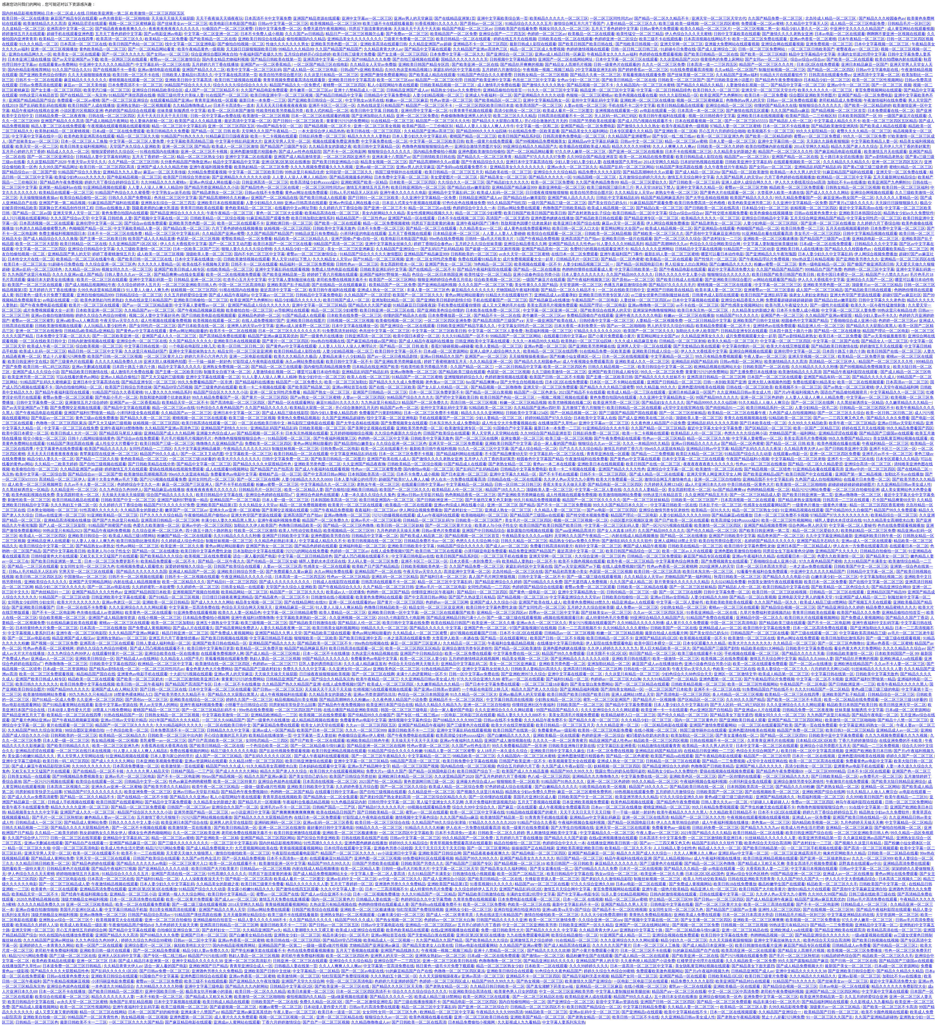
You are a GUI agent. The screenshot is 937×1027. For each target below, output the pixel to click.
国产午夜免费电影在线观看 (43, 305)
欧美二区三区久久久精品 (514, 116)
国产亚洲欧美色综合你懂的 (42, 75)
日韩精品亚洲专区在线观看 (744, 331)
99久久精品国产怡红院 (506, 203)
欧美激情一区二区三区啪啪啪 (801, 484)
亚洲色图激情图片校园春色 (253, 152)
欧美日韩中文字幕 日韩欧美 (374, 111)
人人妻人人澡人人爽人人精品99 (300, 177)
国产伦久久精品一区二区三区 (711, 530)
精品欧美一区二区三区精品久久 (301, 239)
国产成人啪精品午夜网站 (106, 121)
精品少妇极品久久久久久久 (298, 300)
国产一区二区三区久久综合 (677, 239)
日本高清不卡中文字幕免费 (267, 18)
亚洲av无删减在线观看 (91, 367)
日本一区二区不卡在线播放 (786, 126)
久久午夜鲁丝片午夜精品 (725, 167)
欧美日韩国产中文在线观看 (809, 474)
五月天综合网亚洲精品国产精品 (817, 218)
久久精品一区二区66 (82, 269)
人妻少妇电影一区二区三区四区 (771, 223)
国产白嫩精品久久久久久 (730, 264)
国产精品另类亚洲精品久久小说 (211, 187)
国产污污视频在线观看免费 (163, 479)
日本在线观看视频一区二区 (699, 121)
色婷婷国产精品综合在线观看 (130, 111)
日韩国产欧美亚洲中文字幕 (487, 80)
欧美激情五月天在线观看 (885, 152)
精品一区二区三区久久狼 (137, 136)
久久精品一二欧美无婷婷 (56, 464)
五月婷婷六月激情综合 (501, 70)
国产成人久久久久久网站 (827, 192)
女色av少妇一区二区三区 (578, 80)
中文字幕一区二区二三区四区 (40, 249)
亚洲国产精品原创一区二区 (544, 249)
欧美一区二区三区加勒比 (345, 382)
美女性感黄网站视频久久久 (430, 213)
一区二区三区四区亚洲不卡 (346, 157)
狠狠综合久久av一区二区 (599, 443)
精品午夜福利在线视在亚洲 (34, 111)
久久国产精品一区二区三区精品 (658, 428)
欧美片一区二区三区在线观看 (102, 280)
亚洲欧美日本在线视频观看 (760, 116)
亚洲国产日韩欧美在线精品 (670, 290)
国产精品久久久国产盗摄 (369, 305)
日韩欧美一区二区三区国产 (681, 80)
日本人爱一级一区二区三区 (732, 141)
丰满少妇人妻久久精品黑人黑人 (228, 520)
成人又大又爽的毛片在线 (503, 305)
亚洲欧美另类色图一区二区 (334, 44)
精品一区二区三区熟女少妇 (200, 157)
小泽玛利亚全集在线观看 (137, 413)
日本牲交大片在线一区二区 (31, 259)
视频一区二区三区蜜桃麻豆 (132, 23)
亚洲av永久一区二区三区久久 (572, 167)
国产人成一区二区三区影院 (63, 525)
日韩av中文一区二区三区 (641, 141)
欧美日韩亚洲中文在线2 (28, 361)
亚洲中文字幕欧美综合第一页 (502, 18)
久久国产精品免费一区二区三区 (776, 18)
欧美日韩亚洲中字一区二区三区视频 (282, 95)
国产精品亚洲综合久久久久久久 (177, 213)
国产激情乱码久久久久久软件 (626, 541)
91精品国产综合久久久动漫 (747, 454)
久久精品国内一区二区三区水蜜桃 (645, 85)
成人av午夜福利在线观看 (438, 515)
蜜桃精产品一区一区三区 (280, 474)
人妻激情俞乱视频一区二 (747, 85)
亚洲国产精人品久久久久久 (571, 198)
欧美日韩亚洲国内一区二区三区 (418, 187)
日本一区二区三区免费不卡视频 (431, 413)
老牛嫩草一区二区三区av (310, 90)
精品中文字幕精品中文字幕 (812, 54)
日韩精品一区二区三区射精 (682, 341)
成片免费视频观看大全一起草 (528, 259)
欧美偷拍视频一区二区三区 (399, 321)
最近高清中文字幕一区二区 (247, 121)
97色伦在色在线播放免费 (463, 203)
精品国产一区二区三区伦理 (438, 80)
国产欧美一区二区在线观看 (849, 59)
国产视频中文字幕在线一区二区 (161, 218)
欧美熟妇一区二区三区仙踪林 (587, 341)
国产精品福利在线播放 (254, 382)
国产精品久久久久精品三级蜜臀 (607, 387)
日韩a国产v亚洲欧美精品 (361, 70)
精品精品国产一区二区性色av (361, 218)
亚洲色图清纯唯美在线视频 (701, 387)
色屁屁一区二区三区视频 (198, 239)
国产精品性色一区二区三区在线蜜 (270, 187)
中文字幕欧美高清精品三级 (190, 141)
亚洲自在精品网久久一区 (30, 54)
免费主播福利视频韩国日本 (62, 233)
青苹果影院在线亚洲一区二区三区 (109, 454)
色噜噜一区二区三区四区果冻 (61, 423)
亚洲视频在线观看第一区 (616, 111)
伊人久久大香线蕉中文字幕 (183, 244)
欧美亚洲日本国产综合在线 (576, 223)
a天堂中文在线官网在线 (683, 408)
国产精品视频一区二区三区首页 (838, 111)
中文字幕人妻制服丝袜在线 (291, 280)
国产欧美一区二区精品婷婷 (867, 105)
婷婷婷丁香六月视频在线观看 (332, 274)
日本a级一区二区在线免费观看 (118, 131)
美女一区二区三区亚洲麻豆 (350, 249)
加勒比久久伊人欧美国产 (697, 331)
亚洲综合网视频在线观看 (871, 192)
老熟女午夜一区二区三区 (676, 192)
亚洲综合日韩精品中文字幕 (765, 218)
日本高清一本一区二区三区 (700, 111)
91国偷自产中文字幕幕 (512, 428)
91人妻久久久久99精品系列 (620, 244)
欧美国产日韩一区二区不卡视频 (557, 377)
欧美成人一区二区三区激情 (235, 146)
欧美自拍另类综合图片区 (280, 75)
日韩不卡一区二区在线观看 (38, 80)
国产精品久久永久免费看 (887, 418)
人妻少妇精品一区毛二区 (816, 408)
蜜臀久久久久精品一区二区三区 (864, 131)
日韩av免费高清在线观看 (40, 85)
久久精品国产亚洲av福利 (737, 75)
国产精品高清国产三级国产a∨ (498, 321)
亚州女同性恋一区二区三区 (211, 479)
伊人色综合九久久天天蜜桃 (688, 34)
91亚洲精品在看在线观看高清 (767, 233)
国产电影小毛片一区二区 (116, 397)
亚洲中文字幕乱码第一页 (150, 280)
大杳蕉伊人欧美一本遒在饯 (780, 192)
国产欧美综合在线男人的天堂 (605, 310)
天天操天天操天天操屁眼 (172, 18)
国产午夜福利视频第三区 (588, 280)
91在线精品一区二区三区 (392, 121)
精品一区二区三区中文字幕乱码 (179, 126)
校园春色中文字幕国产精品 (804, 321)
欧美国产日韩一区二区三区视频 (114, 356)
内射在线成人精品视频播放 (634, 536)
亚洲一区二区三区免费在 (417, 116)
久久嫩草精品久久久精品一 (908, 402)
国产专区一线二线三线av (673, 136)
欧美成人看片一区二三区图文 (568, 111)
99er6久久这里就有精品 (664, 449)
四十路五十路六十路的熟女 (208, 530)
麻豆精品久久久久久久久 (85, 80)
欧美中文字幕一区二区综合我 (40, 474)
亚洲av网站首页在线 (349, 387)
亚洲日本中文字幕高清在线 (529, 162)
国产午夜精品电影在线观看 (682, 269)
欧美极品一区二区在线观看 (591, 34)
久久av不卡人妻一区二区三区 (89, 484)
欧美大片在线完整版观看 (787, 346)
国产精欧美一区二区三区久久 (658, 233)
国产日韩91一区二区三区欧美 (299, 121)
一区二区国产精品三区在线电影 (321, 64)
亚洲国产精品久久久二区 (203, 70)
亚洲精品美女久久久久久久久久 (354, 39)
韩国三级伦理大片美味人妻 (180, 95)
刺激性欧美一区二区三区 (29, 500)
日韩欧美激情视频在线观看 (246, 259)
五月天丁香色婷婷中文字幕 (614, 29)
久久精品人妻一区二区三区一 (559, 510)
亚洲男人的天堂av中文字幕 (250, 326)
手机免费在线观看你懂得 (459, 305)
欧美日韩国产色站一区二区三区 (136, 44)
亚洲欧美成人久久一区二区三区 (642, 361)
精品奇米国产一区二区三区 (780, 536)
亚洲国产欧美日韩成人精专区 (179, 269)
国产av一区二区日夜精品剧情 (392, 356)
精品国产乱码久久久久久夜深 (756, 449)
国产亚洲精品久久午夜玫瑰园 (770, 254)
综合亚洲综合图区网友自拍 (214, 54)
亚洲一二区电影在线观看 (250, 356)
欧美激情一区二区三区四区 (718, 525)
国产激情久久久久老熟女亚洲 (787, 34)
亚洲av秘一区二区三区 (375, 167)
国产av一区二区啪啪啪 (626, 326)
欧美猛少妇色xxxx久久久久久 (79, 177)
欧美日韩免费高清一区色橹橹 (700, 203)
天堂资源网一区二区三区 (580, 285)
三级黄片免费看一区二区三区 (409, 39)
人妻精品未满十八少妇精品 (341, 356)
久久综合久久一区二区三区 (461, 182)
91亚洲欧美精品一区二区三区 (112, 515)
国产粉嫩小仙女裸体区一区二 (575, 356)
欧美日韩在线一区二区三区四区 (374, 131)
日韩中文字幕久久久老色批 (881, 300)
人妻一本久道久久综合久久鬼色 (368, 495)
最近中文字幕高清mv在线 (861, 208)
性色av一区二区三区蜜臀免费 (376, 469)
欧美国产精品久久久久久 (751, 198)
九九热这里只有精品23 (380, 402)
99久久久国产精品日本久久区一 (621, 505)
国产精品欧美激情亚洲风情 (834, 126)
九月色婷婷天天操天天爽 (398, 530)
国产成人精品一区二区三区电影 (311, 70)
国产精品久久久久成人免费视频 (396, 382)
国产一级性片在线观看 (829, 305)
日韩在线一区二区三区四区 (111, 116)
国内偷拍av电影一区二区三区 (428, 469)
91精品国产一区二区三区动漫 (748, 249)
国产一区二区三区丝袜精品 (682, 413)
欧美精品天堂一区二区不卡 (185, 402)
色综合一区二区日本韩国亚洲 (437, 274)
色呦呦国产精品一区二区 (90, 228)
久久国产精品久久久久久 (190, 341)
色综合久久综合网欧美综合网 (715, 244)
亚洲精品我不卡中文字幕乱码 (768, 479)
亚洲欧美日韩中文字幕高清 (189, 80)
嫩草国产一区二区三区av (186, 510)
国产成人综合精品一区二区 (533, 449)
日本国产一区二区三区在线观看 (774, 377)
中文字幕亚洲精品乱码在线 (353, 454)
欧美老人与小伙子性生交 (496, 525)
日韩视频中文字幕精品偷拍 (512, 59)
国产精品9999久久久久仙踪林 (481, 131)
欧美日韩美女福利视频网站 (84, 146)
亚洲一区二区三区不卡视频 (204, 152)
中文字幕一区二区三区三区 (777, 285)
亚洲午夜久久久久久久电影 (403, 192)
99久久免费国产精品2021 (849, 438)
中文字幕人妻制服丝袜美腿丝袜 (770, 244)
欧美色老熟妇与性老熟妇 (101, 300)
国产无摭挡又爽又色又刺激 (488, 500)
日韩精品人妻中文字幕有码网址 (103, 157)
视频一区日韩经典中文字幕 (711, 116)
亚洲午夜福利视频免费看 (210, 167)
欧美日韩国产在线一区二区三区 (894, 351)
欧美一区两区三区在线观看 (124, 59)
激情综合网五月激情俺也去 (668, 479)
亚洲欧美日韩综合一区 (87, 536)
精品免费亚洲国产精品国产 (532, 551)
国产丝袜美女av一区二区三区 (182, 23)
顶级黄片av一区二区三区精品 (877, 285)
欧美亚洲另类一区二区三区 (31, 377)
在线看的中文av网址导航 (296, 208)
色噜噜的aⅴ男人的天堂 (745, 100)
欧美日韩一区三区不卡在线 (136, 75)
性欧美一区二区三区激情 (255, 530)
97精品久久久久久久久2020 (598, 331)
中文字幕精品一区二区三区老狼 (798, 459)
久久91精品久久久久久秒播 (814, 367)
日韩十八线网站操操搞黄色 (91, 438)
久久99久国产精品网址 (58, 167)
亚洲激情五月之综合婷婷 (86, 402)
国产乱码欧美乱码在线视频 (42, 105)
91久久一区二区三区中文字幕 (553, 90)
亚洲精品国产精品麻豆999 (514, 187)
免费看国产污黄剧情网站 (380, 413)
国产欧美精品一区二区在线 (212, 39)
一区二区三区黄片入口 (163, 356)
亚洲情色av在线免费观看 (774, 326)
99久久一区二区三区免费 (864, 136)
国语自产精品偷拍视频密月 (844, 392)
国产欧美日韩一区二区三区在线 (145, 259)
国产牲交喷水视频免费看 (726, 213)
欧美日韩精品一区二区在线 (83, 244)
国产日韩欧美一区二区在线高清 (712, 208)
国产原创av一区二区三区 (481, 23)
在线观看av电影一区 (790, 454)
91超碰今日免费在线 (678, 49)
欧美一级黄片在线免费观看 (490, 141)
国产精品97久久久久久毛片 (672, 285)
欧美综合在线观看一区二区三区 (555, 233)
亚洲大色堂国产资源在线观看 (855, 295)
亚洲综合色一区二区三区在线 (141, 341)
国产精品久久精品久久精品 (700, 85)
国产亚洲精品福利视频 (437, 285)
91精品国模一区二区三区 (595, 177)
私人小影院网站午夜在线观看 (392, 85)
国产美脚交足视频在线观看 (370, 428)
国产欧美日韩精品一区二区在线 (711, 54)
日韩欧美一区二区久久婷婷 (720, 146)
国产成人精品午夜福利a (229, 295)
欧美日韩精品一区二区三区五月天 (454, 172)
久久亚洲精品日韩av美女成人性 (744, 392)
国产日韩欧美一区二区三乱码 (694, 182)
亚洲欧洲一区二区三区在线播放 (647, 100)
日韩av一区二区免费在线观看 (792, 100)
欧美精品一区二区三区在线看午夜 (86, 259)
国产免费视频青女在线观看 (404, 423)
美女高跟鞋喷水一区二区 (401, 264)
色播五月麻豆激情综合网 (625, 285)
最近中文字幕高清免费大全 (731, 269)
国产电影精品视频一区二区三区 (134, 177)
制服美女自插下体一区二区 (227, 372)
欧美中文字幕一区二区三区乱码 (254, 70)
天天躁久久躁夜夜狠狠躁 (827, 141)
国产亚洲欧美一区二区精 (675, 131)
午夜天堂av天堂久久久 (87, 162)
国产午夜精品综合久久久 (482, 162)
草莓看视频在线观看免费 (643, 75)
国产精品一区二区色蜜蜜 (622, 259)
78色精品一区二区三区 (492, 264)
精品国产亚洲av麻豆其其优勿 (273, 336)
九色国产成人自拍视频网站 (792, 413)
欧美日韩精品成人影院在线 (699, 157)
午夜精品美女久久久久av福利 (612, 54)
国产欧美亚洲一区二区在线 (475, 64)
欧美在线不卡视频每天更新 (205, 264)
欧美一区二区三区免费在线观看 (760, 39)
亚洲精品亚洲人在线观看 (48, 541)
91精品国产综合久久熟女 (79, 172)
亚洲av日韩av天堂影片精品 (900, 423)
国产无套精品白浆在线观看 (696, 346)
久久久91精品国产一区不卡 (465, 336)
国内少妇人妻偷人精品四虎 (333, 413)
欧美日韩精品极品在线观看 (680, 105)
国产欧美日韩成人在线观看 (322, 198)
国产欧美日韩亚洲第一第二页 (807, 495)
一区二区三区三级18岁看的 (192, 459)
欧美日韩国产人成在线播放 (91, 105)
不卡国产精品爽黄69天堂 (506, 454)
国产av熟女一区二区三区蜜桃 (848, 387)
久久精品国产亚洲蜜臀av (629, 136)
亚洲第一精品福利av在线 (60, 187)
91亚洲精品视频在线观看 (104, 187)
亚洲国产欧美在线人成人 (388, 459)
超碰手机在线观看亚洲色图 (70, 34)
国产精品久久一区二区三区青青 (485, 157)
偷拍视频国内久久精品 (306, 39)
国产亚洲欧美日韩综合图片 (728, 280)
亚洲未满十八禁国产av (391, 157)
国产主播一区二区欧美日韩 (103, 239)
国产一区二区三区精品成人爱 (755, 495)
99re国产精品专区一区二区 (279, 126)
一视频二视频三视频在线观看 (562, 397)
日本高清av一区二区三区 (907, 382)
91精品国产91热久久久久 (182, 136)
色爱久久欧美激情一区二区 (156, 525)
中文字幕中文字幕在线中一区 (36, 136)
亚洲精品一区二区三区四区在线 (907, 259)
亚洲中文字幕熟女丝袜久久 (388, 244)
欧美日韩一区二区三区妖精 (400, 525)
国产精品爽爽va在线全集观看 (179, 274)
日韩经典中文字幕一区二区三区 (606, 321)
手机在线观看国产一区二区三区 (500, 300)
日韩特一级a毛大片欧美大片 (490, 239)
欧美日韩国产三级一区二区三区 (167, 443)
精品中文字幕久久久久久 (179, 367)
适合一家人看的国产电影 (554, 443)
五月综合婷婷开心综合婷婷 (307, 54)
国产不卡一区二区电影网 (344, 152)
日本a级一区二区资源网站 (445, 351)
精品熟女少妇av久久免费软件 (456, 90)
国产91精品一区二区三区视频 (378, 259)
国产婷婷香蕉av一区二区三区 (643, 70)
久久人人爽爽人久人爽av (673, 146)
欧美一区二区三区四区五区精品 (889, 121)
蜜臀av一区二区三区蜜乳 (32, 321)
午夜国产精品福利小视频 (747, 459)
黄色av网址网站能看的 (464, 295)
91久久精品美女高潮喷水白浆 (888, 520)
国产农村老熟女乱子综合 (589, 213)
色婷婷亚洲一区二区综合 (615, 39)
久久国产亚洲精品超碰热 (343, 418)
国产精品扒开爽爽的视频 (521, 64)
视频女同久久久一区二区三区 (564, 29)
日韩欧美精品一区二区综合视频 (217, 218)
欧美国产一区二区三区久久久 (418, 295)
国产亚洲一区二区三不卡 (385, 208)
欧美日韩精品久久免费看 (167, 131)
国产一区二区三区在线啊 (813, 402)
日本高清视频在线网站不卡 (707, 39)
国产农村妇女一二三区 (722, 239)
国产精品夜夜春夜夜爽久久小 (121, 29)
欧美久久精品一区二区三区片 (705, 29)
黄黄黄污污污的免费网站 (347, 121)
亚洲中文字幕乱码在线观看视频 (282, 269)
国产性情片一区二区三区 (715, 259)
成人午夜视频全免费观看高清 (587, 361)
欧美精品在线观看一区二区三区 (66, 192)
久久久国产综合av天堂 (70, 218)
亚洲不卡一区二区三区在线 (850, 459)
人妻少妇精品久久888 (264, 203)
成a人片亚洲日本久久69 (705, 484)
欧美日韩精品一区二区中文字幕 (639, 213)
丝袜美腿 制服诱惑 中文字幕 (181, 111)
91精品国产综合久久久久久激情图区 (371, 254)
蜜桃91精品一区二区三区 (910, 167)
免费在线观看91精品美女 (479, 259)
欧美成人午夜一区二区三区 (50, 346)
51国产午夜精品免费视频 (537, 239)
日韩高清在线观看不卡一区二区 (565, 116)
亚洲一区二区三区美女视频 (377, 126)
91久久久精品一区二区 (38, 44)
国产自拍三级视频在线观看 (415, 59)
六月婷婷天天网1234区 (663, 484)
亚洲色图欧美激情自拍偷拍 (481, 152)
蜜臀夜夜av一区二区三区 (857, 49)
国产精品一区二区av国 (31, 213)
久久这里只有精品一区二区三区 (331, 75)
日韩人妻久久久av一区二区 (128, 274)
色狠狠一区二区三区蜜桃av (589, 95)
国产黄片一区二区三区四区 (285, 341)
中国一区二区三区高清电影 (241, 285)
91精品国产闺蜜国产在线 (109, 525)
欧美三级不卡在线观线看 (660, 39)
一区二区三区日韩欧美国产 (811, 49)
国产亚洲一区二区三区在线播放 (636, 152)
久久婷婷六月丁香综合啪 (340, 208)
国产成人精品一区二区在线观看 (657, 474)
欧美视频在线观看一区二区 (216, 321)
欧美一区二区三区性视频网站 (877, 80)
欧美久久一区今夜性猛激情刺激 (878, 305)
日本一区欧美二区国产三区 (196, 249)
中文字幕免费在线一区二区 (384, 141)
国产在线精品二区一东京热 (83, 95)
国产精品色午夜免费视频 (61, 182)
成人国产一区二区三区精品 (819, 290)
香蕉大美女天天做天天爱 (564, 484)
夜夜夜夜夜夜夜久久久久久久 (174, 29)
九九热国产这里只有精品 (29, 274)
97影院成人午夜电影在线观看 (258, 361)
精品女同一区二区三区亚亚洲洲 (244, 351)
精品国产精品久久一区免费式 (295, 85)
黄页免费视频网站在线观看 (878, 90)
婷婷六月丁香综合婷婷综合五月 (111, 182)
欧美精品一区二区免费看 (166, 39)
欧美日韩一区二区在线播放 (25, 18)
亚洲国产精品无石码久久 (818, 541)
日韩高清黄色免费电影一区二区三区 (574, 136)
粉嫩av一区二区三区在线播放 (689, 315)
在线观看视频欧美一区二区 (797, 162)
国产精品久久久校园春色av (882, 18)
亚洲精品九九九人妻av (122, 172)
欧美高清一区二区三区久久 (119, 39)
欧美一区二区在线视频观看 (860, 382)
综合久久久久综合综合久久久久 (240, 85)
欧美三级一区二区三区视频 (252, 418)
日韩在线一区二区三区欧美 (749, 387)
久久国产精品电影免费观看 (264, 90)
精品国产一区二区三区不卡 (429, 105)
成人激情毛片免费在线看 (498, 85)
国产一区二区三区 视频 (891, 85)
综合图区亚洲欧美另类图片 (812, 95)
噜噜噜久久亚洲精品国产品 (219, 443)
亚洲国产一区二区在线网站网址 (566, 59)
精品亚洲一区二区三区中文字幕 (607, 90)
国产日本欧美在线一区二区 (201, 326)
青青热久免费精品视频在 (298, 418)
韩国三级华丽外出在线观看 (399, 172)
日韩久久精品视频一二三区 (612, 367)
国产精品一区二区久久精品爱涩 (815, 464)
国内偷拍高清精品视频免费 (327, 367)
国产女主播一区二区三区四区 (402, 54)
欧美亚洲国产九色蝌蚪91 (721, 95)
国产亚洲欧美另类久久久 (857, 259)
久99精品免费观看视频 (207, 172)
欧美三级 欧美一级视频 (679, 23)
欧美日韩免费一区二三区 (802, 228)
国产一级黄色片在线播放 (321, 336)
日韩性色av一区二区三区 (357, 264)
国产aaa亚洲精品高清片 (575, 530)
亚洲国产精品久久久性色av (571, 244)
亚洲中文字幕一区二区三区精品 (319, 305)
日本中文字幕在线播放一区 (198, 259)
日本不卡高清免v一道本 (233, 105)
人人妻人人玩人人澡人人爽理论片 (348, 346)
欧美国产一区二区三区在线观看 (35, 285)
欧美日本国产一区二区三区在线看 (282, 244)
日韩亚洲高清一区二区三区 (265, 182)
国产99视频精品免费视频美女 (540, 141)
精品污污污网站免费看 (811, 490)
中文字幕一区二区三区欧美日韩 (436, 141)
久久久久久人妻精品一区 (897, 198)
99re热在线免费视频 (446, 239)
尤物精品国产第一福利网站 (793, 433)
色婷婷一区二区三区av (546, 34)
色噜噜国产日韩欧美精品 (564, 208)
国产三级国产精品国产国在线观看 (628, 413)
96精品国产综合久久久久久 (187, 85)
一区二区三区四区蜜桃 (719, 23)
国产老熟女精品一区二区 (509, 464)
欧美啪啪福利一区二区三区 (484, 515)
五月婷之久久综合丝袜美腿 (478, 244)
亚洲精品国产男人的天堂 (69, 254)
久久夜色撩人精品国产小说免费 (658, 423)
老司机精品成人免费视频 (840, 100)
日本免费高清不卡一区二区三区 (135, 85)
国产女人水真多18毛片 (616, 530)
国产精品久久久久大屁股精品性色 (262, 464)
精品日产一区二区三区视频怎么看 (355, 34)
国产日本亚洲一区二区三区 (464, 474)
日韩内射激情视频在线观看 (91, 341)
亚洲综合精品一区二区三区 (728, 105)
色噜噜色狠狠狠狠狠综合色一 (427, 146)
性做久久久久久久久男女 (287, 44)
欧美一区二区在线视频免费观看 (233, 274)
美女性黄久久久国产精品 (536, 285)
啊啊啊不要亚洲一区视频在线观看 (896, 34)
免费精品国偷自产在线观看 (590, 315)
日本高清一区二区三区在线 (83, 44)
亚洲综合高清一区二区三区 (868, 464)
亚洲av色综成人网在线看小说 (214, 182)
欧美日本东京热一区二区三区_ (703, 310)
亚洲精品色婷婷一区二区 (259, 315)
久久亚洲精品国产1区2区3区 (133, 244)
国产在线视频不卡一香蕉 (114, 70)
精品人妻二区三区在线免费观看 (58, 126)
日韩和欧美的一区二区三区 (473, 254)
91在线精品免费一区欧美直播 (534, 131)
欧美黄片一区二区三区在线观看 (356, 505)
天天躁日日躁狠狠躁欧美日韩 (251, 49)
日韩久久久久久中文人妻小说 (680, 274)
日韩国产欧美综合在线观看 (446, 433)
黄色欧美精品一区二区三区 (102, 49)
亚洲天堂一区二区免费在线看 (902, 172)
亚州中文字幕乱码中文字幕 (594, 100)
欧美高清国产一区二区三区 (538, 105)
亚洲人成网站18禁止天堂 (675, 541)
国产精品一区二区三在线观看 (432, 228)
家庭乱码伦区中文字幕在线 (456, 70)
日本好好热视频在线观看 (701, 162)
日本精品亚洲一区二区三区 (457, 233)
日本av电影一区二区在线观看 (840, 34)
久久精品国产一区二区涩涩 (367, 295)
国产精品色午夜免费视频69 (778, 80)
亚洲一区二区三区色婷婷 (761, 397)
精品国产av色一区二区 (399, 408)
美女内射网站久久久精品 (383, 213)
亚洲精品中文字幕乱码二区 (451, 192)
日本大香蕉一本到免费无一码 (579, 326)
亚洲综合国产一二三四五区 (502, 34)
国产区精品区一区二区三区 (768, 428)
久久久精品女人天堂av (634, 192)
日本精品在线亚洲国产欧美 (375, 367)
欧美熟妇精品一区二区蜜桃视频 (63, 131)
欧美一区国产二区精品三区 (816, 428)
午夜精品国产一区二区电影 (594, 300)
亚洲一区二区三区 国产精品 (186, 146)
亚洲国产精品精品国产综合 (32, 100)
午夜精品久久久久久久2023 (246, 449)
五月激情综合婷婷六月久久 (642, 177)
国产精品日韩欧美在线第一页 (276, 59)
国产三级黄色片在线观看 (71, 361)
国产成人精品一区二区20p (697, 172)
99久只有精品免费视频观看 (718, 356)
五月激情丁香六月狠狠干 (583, 408)
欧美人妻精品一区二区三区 (498, 346)
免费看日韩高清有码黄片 (551, 546)
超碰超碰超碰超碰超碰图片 (851, 484)
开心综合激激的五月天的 (545, 121)
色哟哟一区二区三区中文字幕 (869, 269)
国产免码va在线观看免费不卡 (462, 167)
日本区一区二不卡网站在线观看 (617, 382)
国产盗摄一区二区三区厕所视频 (492, 249)
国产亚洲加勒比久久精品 (372, 116)
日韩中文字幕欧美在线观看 (736, 34)
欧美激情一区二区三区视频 (266, 116)
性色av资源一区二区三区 (451, 100)
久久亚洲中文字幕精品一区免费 (429, 198)
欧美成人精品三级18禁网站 (132, 536)
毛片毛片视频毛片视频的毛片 (187, 438)
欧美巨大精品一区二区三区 (699, 454)
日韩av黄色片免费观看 (659, 29)
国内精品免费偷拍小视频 (434, 152)
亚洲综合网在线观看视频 (782, 44)
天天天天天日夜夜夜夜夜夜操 (281, 105)
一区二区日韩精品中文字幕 (707, 321)
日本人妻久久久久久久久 (582, 274)
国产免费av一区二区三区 (407, 34)
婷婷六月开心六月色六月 (205, 356)
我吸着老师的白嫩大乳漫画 (155, 208)
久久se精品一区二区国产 (736, 70)
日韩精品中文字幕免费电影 (387, 95)
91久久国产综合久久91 (71, 70)
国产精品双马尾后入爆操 (120, 433)
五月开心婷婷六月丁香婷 (23, 152)
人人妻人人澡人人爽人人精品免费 (815, 397)
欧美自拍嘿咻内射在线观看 (898, 59)
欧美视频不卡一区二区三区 (770, 131)
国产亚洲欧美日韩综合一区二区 (315, 100)
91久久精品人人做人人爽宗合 (764, 402)
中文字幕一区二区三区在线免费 (71, 428)
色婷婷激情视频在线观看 (587, 49)
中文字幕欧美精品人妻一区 (874, 141)
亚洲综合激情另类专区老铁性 (664, 510)
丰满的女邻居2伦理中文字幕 (861, 54)
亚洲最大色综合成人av (215, 433)
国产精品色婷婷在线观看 (315, 546)
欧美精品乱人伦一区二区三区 (697, 433)
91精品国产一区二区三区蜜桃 (417, 377)
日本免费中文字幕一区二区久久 (457, 54)
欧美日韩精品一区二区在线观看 (464, 39)
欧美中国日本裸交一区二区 (840, 274)
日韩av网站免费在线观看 (519, 208)
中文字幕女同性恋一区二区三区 (873, 218)
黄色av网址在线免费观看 (306, 192)
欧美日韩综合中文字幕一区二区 (665, 367)
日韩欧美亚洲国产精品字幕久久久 (466, 326)
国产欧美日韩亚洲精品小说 (335, 162)
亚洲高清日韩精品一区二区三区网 (716, 377)
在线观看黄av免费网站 (58, 64)
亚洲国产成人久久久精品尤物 (162, 167)
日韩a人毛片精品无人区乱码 (353, 192)
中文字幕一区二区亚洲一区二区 (211, 34)
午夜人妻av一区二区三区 (765, 356)
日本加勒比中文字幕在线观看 (258, 551)
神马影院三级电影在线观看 (310, 423)
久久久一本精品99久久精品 (535, 341)
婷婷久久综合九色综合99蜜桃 (101, 315)
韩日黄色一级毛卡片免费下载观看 (45, 295)
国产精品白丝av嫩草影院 (468, 187)
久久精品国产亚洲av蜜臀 (223, 233)
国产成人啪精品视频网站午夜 (90, 285)
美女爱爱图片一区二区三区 (454, 177)
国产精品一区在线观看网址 (291, 402)
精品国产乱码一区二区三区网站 (626, 167)
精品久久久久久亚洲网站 (651, 249)
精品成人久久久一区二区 (68, 152)
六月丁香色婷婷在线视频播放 (789, 177)
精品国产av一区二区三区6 (747, 157)
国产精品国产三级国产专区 (283, 146)
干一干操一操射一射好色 (209, 361)
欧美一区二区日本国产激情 (231, 111)
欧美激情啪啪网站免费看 (620, 495)
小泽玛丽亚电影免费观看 (485, 551)
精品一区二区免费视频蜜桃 (386, 223)
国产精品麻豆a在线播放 (549, 300)
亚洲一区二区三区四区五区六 (897, 162)
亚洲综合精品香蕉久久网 (525, 244)
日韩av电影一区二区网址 (741, 361)
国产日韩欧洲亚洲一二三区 (440, 500)
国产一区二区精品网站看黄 (152, 49)
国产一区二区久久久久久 (123, 54)
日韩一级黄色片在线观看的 (616, 64)
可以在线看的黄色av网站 (77, 377)
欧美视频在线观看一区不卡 (537, 264)
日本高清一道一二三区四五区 (712, 64)
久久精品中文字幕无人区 (806, 23)
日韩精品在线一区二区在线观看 (514, 479)
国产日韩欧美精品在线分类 (151, 464)
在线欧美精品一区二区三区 (229, 269)
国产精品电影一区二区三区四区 (615, 484)
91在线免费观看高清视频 (691, 70)
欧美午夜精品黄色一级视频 (200, 49)
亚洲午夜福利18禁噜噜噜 (121, 428)
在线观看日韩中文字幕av (565, 336)
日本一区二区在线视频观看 (625, 356)
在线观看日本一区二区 (908, 546)
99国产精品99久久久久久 (717, 397)
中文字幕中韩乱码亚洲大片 (238, 141)
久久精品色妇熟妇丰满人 (275, 541)
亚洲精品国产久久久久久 (836, 551)
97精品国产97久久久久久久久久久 (839, 515)
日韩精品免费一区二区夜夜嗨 (61, 116)
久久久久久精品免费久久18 (118, 361)
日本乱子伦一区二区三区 (720, 505)
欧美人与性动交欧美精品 (300, 530)
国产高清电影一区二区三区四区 (238, 402)
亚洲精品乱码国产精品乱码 (817, 167)
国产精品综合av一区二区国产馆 (29, 172)
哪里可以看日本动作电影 (722, 254)
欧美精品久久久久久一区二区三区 (559, 18)
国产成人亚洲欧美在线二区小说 (646, 418)
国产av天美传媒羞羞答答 (884, 336)
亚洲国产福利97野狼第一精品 (384, 274)
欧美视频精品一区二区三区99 (335, 23)
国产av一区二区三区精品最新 (147, 305)
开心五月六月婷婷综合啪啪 (722, 131)
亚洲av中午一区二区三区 (848, 85)
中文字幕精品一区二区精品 (469, 484)
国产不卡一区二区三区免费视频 (564, 505)
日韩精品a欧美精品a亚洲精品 (89, 331)
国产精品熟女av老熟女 (95, 546)
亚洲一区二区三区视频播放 (54, 49)
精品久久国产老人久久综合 (854, 146)
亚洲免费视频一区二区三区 (829, 44)
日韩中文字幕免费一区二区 (278, 29)
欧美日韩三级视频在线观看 (237, 80)
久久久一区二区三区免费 (663, 64)
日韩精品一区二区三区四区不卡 (866, 408)
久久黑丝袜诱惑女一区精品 (860, 402)
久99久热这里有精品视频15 (408, 70)
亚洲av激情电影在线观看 (159, 70)
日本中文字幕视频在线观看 (695, 300)
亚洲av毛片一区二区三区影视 (376, 520)
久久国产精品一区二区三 (471, 367)
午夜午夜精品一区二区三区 (230, 213)
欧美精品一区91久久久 (710, 510)
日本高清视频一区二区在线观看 (46, 223)
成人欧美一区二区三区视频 (160, 254)
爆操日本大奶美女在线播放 (51, 280)
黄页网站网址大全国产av (622, 228)
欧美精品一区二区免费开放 (861, 356)
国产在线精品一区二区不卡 (431, 269)
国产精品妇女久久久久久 (507, 182)
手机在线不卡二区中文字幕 (631, 105)
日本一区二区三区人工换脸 (84, 141)
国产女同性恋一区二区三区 (152, 326)
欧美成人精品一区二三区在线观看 (637, 392)
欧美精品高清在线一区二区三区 (332, 213)
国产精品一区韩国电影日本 (639, 264)
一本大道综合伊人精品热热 (321, 131)
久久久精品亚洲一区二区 (490, 361)
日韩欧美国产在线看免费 (515, 29)
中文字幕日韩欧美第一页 (635, 269)
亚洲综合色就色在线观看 (317, 495)
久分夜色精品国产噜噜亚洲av (186, 162)
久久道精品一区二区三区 (23, 29)
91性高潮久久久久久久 (99, 510)
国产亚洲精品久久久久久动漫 (539, 95)
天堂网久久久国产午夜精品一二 (269, 131)
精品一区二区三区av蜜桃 (686, 141)
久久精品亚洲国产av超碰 (430, 44)
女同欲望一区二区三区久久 (349, 172)
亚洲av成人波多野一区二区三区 (302, 326)
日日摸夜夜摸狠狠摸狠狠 (546, 192)
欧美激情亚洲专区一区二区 (468, 428)
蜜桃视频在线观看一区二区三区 (136, 80)
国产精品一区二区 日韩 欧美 (215, 131)
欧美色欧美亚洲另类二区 (749, 203)
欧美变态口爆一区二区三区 (106, 90)
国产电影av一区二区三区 (52, 418)
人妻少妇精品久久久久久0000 (306, 479)
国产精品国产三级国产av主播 (825, 239)
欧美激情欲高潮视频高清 (145, 474)
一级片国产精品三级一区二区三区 (557, 203)
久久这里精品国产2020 (679, 59)
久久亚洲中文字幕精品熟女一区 (666, 397)
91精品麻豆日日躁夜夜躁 (227, 136)
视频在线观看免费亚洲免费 (335, 141)
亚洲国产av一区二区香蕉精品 (266, 64)
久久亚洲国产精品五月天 (706, 495)
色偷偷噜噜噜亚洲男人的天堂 (466, 116)
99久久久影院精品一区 (678, 95)
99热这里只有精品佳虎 (304, 172)
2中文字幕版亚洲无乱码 (595, 70)
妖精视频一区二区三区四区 (813, 208)
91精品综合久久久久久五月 (528, 23)
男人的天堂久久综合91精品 (670, 326)
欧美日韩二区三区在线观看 (438, 551)
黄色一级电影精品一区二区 (821, 264)
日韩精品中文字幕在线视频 (698, 249)
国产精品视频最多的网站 (350, 177)
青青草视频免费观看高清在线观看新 (294, 80)
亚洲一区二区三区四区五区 (231, 126)
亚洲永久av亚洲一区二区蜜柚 (234, 510)
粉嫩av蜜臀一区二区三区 (775, 264)
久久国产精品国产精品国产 (338, 49)
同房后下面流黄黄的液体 (370, 29)
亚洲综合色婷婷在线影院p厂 (269, 495)
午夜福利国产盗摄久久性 (260, 54)
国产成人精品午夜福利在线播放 (426, 341)
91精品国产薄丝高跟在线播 (132, 95)
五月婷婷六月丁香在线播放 (215, 64)
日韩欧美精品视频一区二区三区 (448, 85)
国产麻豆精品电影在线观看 (838, 152)
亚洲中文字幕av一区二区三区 (367, 18)
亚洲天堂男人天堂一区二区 (287, 141)
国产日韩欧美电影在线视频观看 (208, 315)
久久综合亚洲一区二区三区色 (110, 264)
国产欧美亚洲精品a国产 (763, 474)
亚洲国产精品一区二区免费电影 (865, 95)
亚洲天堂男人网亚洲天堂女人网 (714, 474)
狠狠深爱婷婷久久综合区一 (114, 152)
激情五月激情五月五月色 (367, 187)
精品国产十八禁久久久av (887, 274)
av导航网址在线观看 (292, 310)
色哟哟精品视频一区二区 (768, 490)
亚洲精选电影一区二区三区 (876, 239)
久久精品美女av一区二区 (480, 228)
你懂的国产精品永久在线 (775, 105)
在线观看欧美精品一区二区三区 (901, 249)
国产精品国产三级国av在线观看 (886, 433)
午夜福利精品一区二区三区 (885, 443)
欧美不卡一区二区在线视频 (233, 331)
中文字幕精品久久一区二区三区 (897, 392)
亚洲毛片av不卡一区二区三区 (887, 454)
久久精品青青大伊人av (383, 49)
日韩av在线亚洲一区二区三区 (60, 515)
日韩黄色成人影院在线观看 (715, 295)
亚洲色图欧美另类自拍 (330, 536)
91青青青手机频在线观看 (470, 111)
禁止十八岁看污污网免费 (64, 356)
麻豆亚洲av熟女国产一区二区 (848, 198)
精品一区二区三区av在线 (429, 208)
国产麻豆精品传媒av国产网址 (371, 341)
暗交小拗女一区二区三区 (44, 438)
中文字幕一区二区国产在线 (836, 341)
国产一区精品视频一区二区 (573, 413)
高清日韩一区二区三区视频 (474, 402)
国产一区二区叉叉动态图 (230, 244)
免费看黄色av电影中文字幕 (233, 474)
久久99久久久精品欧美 (807, 423)
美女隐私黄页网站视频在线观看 (901, 438)
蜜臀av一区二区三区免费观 (817, 136)
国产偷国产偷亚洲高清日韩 (870, 264)
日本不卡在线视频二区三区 (688, 152)
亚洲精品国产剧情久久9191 (225, 428)
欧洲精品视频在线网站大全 (717, 367)
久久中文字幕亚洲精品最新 (198, 449)
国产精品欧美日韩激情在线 (834, 346)
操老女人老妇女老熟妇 (808, 295)
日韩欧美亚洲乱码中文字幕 (383, 269)
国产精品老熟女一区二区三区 (217, 192)
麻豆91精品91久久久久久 (337, 402)
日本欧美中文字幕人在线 (594, 418)
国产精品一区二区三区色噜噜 (349, 525)
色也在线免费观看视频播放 (900, 525)
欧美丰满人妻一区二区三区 (718, 290)
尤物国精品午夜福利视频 (517, 290)
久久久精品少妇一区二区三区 (300, 249)
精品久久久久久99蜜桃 (631, 146)
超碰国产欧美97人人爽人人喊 (403, 479)
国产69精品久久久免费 (371, 59)
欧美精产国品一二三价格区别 (810, 116)
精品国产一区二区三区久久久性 (767, 64)
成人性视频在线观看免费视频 (166, 321)
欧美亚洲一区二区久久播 (182, 546)
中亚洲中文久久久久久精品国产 (858, 29)
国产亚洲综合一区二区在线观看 (407, 326)
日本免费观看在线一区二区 (890, 111)
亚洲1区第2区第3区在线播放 (285, 162)
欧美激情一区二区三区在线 (718, 469)
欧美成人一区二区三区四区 (42, 536)
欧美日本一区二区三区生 (25, 264)
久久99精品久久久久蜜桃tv (164, 182)
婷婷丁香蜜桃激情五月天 (113, 254)
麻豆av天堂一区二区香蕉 (623, 223)
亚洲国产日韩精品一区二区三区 (674, 382)
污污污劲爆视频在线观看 (393, 515)
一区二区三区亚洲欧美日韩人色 (189, 285)
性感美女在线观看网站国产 (766, 505)
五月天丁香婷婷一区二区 (153, 157)
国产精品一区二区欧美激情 (745, 172)
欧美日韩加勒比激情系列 (312, 218)
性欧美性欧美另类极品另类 (280, 111)
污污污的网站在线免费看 (306, 551)
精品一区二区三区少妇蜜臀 (478, 213)
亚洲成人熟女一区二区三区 (381, 290)
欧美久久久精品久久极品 (295, 356)
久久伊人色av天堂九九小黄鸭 (569, 479)
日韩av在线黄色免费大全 (815, 213)
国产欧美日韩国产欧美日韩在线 (586, 44)
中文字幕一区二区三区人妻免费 (137, 141)
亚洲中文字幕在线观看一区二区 (213, 377)
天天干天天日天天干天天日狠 (163, 116)
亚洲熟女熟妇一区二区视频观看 (143, 105)
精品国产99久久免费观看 (895, 510)
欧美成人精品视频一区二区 (610, 208)
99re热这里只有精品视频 (813, 259)
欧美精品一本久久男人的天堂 (795, 172)
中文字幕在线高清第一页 (235, 75)
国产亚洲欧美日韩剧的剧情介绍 (443, 300)
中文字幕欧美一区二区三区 (248, 454)
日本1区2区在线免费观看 (817, 64)
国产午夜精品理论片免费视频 (764, 259)
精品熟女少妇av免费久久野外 (574, 541)
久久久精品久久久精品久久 (846, 162)
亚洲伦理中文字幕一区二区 (424, 111)
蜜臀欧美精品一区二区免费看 (246, 239)
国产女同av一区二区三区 (167, 54)
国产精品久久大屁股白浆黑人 (497, 121)
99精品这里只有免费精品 (316, 233)
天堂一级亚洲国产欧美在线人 (552, 321)
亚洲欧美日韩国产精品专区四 (424, 64)
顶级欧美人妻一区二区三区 (208, 254)
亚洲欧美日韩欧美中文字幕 (411, 546)
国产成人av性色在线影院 (300, 152)
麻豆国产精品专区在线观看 (74, 18)
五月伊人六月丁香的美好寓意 (904, 146)
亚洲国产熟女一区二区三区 (448, 264)
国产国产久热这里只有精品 (115, 520)
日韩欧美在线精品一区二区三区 (695, 546)
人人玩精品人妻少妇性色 (105, 326)
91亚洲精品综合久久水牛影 (605, 428)
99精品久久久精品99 (296, 49)
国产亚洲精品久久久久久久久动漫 (241, 177)
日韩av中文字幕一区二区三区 (283, 23)
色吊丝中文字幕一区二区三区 (384, 331)
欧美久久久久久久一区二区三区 (825, 90)
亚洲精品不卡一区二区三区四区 (480, 44)
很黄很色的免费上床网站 (721, 59)
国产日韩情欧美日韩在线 (433, 157)
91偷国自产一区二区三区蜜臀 (227, 29)
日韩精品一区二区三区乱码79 (428, 520)
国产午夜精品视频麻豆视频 (200, 310)
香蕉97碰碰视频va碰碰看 (452, 346)
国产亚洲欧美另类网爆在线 (591, 346)
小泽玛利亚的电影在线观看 (363, 233)
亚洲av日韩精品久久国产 (441, 356)
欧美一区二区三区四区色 (564, 367)
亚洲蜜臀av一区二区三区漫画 (769, 290)
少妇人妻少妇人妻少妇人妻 (577, 162)
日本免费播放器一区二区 (450, 315)
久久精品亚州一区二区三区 (74, 490)
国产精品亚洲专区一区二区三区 (652, 218)
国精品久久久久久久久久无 (464, 59)
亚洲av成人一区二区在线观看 (866, 541)
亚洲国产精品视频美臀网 (765, 525)
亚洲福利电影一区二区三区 (362, 546)
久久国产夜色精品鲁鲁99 (597, 182)
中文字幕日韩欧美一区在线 (673, 505)
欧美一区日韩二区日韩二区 (240, 346)
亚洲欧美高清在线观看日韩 (383, 44)
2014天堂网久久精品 (811, 146)
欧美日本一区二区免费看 (765, 95)
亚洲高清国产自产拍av (580, 239)
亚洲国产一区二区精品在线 (274, 198)
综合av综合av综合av (807, 59)
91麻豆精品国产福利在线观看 (848, 172)
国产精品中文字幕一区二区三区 (798, 85)
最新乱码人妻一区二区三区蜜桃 (671, 254)
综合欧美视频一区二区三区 (497, 280)
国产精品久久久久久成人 (873, 377)
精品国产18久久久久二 (504, 490)
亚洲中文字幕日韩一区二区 (781, 141)
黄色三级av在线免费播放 (96, 418)
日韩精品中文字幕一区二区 (374, 536)
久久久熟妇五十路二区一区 (74, 505)
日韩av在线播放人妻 (112, 208)
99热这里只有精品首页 (38, 95)
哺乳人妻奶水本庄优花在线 (838, 520)
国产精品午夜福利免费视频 (106, 530)
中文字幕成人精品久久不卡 (837, 121)
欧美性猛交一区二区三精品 (639, 34)
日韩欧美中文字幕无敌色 (334, 228)
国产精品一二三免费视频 (652, 454)
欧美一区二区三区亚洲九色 (720, 136)
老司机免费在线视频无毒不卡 (341, 280)
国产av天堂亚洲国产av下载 (75, 59)
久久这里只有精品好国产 (145, 351)
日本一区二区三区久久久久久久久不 (289, 331)
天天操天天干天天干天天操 (416, 29)
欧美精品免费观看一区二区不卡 (723, 326)
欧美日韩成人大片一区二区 (74, 433)
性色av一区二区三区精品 (663, 438)
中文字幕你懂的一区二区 (743, 346)
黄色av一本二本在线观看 (554, 464)
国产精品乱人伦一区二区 (790, 121)
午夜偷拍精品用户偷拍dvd (206, 515)
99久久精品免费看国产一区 (798, 198)
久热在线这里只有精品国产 (380, 105)
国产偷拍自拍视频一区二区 (240, 44)
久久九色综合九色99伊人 (120, 490)
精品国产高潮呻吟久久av (666, 244)
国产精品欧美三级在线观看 (461, 372)
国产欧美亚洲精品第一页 (283, 274)
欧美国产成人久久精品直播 (199, 121)
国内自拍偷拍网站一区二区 (79, 387)
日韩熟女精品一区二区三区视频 (541, 75)
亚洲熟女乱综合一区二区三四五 (168, 203)
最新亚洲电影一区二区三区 (561, 187)
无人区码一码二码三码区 (615, 116)
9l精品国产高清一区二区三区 (338, 244)
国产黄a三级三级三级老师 (865, 167)
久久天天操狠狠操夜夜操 (89, 75)
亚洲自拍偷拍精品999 (95, 295)
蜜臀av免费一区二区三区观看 (68, 397)
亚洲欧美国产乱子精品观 (288, 285)
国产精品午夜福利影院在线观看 (484, 269)
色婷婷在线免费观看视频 (660, 54)
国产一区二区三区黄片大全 (449, 525)
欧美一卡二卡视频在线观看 (273, 136)
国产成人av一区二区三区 (507, 546)
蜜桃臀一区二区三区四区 (344, 85)
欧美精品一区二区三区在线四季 (66, 39)
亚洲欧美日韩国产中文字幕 (508, 443)
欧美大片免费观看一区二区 (619, 479)
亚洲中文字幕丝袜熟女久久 (192, 351)
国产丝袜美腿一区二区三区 (690, 75)
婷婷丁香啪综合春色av (433, 244)
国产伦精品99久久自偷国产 (848, 510)
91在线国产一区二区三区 (227, 95)
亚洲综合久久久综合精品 (554, 172)
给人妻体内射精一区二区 (151, 121)
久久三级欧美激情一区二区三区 (143, 249)
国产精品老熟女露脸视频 (799, 500)
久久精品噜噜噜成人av (192, 105)
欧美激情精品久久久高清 (44, 23)
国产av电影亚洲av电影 (163, 34)
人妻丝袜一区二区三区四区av (645, 300)
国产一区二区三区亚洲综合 (125, 100)
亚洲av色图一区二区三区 (545, 346)
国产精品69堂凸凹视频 (173, 387)
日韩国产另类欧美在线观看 (592, 121)
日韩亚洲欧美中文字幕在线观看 (483, 341)
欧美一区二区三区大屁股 (36, 244)
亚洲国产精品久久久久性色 (621, 469)
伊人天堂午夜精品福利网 (897, 387)
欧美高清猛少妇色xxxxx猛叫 (314, 182)
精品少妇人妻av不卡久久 (876, 315)
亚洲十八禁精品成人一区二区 (359, 90)
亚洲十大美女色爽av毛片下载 (112, 479)
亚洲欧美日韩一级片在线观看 (626, 239)
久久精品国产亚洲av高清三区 (429, 131)
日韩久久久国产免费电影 (130, 198)
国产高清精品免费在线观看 (222, 336)
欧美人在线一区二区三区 (368, 377)
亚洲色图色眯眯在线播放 (552, 218)
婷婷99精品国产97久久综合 (548, 418)
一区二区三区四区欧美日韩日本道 (484, 105)
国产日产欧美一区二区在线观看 (681, 520)
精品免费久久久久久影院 (599, 172)
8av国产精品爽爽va (482, 382)
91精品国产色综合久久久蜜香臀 (484, 75)
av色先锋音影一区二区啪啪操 (124, 18)
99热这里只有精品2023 (62, 530)
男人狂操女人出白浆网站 (686, 264)
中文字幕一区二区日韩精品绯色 (663, 90)
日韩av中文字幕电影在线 (877, 70)
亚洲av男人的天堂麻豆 (413, 18)
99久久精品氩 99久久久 (656, 387)
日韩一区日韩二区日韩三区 (635, 49)
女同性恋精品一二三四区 (150, 449)
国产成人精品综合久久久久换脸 (50, 239)
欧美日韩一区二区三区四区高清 (107, 167)
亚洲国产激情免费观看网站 (383, 75)
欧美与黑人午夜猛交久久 (786, 305)
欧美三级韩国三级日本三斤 (610, 187)
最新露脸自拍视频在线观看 (530, 530)
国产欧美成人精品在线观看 (432, 75)
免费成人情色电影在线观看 (334, 269)
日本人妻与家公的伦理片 (355, 479)
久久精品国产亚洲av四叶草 (537, 408)
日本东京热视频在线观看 (306, 433)
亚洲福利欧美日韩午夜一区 (877, 536)
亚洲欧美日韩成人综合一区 (655, 351)
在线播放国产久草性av (622, 162)
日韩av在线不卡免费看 (263, 192)
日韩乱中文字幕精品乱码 (617, 198)
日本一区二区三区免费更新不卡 (436, 392)
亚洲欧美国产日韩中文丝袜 (756, 321)
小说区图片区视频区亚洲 (81, 111)
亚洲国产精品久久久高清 (62, 121)
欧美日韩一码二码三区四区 (46, 367)
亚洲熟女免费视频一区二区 (226, 367)
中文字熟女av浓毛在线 (364, 100)
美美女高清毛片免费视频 (805, 438)
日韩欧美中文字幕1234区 (527, 413)
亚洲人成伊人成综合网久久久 (747, 182)
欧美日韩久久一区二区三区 (716, 90)
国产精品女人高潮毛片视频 (568, 64)
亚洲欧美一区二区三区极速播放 (770, 239)
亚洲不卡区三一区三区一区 (331, 105)
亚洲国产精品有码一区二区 (827, 377)
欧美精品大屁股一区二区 (312, 408)
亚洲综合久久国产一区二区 (869, 280)
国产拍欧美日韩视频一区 (636, 44)
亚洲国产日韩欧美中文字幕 (285, 536)
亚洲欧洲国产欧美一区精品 (364, 182)
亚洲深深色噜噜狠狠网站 (654, 310)
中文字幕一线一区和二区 (537, 126)
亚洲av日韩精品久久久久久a (695, 443)
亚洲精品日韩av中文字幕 (707, 449)
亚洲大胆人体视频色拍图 (164, 361)
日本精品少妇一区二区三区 (827, 80)
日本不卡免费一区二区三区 (380, 228)
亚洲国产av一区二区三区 (486, 356)
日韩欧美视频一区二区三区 (322, 428)
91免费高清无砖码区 (339, 331)
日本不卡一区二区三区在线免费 (115, 233)
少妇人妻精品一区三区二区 (499, 418)
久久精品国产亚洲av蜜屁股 (829, 315)
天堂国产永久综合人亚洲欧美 (135, 146)
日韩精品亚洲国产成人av (407, 90)
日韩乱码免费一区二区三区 (322, 136)
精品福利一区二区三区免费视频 (306, 264)
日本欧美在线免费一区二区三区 (493, 310)
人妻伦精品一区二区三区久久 (631, 23)
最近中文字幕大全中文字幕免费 (715, 428)
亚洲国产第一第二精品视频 (63, 203)
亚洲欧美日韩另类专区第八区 (604, 295)
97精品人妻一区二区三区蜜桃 (735, 126)
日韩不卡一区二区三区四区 (604, 474)
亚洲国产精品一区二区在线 (795, 157)
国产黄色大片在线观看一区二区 (727, 192)
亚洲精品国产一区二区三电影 (235, 500)
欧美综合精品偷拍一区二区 (83, 198)
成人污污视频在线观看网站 (25, 218)
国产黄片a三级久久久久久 (851, 203)
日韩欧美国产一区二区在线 (766, 367)
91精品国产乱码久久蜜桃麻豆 (45, 382)
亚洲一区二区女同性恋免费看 (431, 259)
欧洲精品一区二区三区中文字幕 (844, 177)
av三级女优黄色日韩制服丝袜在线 (660, 295)
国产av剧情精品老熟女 (884, 157)
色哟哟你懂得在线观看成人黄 (587, 269)
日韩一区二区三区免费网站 (762, 49)
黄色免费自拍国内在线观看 (125, 213)
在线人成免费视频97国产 (263, 321)
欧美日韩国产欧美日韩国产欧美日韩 (535, 213)
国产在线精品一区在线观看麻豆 (339, 285)
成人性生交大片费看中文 (116, 443)
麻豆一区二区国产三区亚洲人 (188, 484)
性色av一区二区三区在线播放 (761, 464)
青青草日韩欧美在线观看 (201, 208)
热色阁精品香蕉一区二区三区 (470, 495)
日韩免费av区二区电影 (339, 449)
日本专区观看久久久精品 (631, 131)
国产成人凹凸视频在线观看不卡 (645, 121)
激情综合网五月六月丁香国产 (579, 23)
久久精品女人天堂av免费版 (373, 64)
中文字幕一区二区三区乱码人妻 (612, 525)
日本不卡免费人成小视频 (261, 34)
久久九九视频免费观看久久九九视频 (322, 167)
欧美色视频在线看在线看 (635, 95)
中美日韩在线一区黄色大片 (750, 484)
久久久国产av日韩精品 (304, 34)
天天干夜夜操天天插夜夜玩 (219, 18)
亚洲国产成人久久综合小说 (35, 372)
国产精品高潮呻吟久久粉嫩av (224, 198)
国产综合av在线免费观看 (145, 223)
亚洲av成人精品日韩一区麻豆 (560, 54)
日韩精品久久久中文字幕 (876, 244)
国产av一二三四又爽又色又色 (839, 418)
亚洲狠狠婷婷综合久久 (463, 377)
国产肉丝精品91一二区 (724, 408)
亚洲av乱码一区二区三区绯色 (37, 269)
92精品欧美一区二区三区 (490, 408)
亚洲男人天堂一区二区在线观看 (644, 346)
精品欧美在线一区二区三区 (508, 172)
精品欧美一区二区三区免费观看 (796, 187)
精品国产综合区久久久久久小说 (220, 392)
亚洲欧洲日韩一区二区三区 (289, 223)
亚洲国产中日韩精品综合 (483, 530)
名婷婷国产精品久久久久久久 (769, 541)
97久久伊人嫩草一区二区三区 (581, 152)
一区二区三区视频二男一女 (756, 29)
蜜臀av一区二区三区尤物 (746, 187)
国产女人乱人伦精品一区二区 (443, 387)
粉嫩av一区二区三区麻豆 (407, 100)
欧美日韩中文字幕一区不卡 (398, 351)
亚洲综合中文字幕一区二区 (670, 469)
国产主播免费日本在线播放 (753, 372)
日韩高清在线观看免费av (830, 75)
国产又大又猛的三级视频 (162, 377)
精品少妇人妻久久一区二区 (804, 29)
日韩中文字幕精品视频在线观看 (870, 233)
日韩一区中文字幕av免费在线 (215, 116)
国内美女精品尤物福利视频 (225, 59)
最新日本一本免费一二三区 (262, 100)
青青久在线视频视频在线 (745, 418)
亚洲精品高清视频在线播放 (67, 520)
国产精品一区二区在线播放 (536, 269)
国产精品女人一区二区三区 (884, 341)
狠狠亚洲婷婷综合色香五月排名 (445, 280)
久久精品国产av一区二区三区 (150, 310)
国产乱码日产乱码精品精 (441, 249)
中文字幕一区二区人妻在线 (598, 490)
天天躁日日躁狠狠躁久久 (896, 203)
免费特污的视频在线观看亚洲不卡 (599, 249)
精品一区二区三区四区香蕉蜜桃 (876, 505)
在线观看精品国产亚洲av (171, 100)
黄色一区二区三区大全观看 (279, 213)
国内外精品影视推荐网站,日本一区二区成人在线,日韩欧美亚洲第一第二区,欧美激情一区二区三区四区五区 (93, 13)
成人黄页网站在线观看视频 (910, 29)
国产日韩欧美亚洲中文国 (846, 449)
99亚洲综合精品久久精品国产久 (530, 146)
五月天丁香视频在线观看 (409, 233)
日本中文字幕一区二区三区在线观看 (626, 59)
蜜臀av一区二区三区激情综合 (175, 59)
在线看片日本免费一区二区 (867, 479)
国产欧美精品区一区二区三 (497, 100)
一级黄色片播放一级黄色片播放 (820, 505)
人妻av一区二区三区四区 (363, 397)
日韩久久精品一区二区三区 (524, 541)
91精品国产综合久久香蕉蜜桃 (117, 392)
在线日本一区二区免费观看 (574, 254)
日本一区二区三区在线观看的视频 (320, 116)
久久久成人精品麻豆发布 (635, 341)
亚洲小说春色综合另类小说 (536, 274)
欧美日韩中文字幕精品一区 (376, 146)
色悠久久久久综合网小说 (745, 433)
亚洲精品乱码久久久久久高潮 (712, 423)
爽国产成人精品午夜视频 (644, 546)
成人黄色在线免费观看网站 (527, 228)
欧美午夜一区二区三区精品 (852, 423)
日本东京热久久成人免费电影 (454, 423)
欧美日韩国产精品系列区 (519, 136)
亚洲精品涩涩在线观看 (87, 23)
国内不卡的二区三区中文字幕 (259, 254)
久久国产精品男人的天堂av (739, 177)
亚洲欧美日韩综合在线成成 (261, 39)
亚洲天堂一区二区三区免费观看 (550, 387)
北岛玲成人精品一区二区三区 (831, 18)
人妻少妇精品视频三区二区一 (588, 264)
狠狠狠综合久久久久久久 (821, 105)
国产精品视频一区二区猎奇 (767, 469)
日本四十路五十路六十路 (790, 331)
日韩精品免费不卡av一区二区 (429, 541)
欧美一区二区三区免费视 (552, 182)
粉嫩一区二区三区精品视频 (523, 402)
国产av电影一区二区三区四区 (612, 510)
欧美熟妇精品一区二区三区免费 (261, 167)
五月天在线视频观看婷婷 (847, 228)
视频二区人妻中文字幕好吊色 (154, 315)
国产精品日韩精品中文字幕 (339, 95)
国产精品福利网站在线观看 (459, 454)
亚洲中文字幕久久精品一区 (699, 187)
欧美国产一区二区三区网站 (392, 280)
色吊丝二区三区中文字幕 (533, 80)
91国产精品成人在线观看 (303, 315)
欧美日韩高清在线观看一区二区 (209, 423)
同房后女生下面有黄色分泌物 (788, 551)
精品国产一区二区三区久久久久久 (591, 500)
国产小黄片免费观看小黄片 (611, 336)
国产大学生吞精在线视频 (706, 198)
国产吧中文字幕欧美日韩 (456, 397)
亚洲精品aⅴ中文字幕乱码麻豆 (593, 141)
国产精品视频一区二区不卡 (590, 85)
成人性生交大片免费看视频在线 (509, 423)
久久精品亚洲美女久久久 (702, 336)
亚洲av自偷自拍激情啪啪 (52, 315)
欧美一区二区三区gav (395, 80)
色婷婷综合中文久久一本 (474, 208)
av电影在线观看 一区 (658, 111)
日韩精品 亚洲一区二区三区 (198, 280)
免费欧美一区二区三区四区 (268, 443)
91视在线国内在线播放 (159, 152)
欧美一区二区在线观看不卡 (240, 223)
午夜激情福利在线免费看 (885, 100)
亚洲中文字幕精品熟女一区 (546, 100)
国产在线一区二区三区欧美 (392, 387)
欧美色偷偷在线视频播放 (771, 213)
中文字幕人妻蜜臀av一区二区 (200, 305)
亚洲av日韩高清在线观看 (306, 203)
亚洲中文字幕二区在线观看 (248, 157)
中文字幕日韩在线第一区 (145, 346)
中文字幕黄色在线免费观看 (59, 449)
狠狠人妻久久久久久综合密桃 (246, 249)
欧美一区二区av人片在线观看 (687, 551)
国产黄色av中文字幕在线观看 (141, 331)
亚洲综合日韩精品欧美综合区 (157, 90)
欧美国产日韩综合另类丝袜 (186, 177)
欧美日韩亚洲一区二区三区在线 (387, 310)
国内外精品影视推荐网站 (29, 70)
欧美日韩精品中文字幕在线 (220, 495)
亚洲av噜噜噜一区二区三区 (651, 305)
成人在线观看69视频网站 (226, 469)
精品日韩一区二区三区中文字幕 (95, 351)
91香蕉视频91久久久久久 (436, 23)
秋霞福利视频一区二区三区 (548, 331)
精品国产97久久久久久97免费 (539, 157)
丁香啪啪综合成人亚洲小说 (853, 321)
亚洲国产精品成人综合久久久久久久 (259, 305)
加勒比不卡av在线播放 (846, 182)
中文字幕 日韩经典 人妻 (111, 218)
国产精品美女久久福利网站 (584, 131)
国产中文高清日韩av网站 (324, 474)
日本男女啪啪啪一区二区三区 (52, 510)
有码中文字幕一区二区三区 (598, 546)
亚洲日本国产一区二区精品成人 (804, 546)
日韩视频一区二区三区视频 (350, 321)
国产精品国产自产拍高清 (271, 469)
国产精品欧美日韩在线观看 (598, 218)
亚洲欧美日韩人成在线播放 (799, 249)
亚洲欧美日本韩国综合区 (860, 213)
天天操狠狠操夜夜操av (38, 198)
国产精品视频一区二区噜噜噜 (496, 387)
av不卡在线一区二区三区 (697, 305)
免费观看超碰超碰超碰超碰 (788, 300)
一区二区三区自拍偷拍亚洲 (855, 490)
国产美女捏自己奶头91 (608, 203)
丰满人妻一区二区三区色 (428, 290)
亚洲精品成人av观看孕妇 (555, 295)
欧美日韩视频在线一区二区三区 (374, 541)
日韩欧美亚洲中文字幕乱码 (748, 162)
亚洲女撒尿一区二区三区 (522, 438)
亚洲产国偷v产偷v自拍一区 (355, 239)
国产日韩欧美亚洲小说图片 (729, 80)
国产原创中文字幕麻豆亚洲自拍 (712, 233)
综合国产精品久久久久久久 (170, 495)
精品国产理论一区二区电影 (602, 305)
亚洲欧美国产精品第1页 (216, 505)
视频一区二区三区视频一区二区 (580, 520)
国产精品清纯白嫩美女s (354, 443)
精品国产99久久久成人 (159, 454)
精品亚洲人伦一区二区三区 (820, 326)
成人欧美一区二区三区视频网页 (35, 484)
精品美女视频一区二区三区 (383, 162)
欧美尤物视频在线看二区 (569, 402)
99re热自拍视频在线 (328, 341)
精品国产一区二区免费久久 (299, 382)
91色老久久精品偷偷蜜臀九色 (41, 228)
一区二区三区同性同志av (611, 18)
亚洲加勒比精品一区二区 (393, 300)
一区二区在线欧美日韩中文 (621, 290)
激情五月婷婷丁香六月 (623, 449)
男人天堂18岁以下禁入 (654, 187)
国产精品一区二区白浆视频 (488, 392)
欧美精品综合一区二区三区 (894, 515)
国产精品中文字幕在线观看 (427, 49)
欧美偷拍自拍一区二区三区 (249, 310)
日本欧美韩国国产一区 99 (860, 116)
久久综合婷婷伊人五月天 (138, 285)
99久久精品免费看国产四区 (909, 428)
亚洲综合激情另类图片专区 (477, 146)
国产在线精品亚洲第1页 (454, 18)
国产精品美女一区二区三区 (503, 177)
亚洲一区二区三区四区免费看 (835, 454)
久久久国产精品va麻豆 (790, 111)
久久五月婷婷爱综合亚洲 (185, 295)
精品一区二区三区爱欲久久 (643, 182)
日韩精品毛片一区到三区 (908, 23)
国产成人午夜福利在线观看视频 (322, 469)
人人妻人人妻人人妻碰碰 (503, 233)
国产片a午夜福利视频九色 (796, 392)
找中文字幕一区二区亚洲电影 (190, 44)
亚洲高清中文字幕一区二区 (70, 29)
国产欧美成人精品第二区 (421, 536)
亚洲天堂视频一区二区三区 (812, 356)
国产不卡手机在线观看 (558, 474)
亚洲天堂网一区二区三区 (681, 44)
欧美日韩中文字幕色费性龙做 (749, 546)
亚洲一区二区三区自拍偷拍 (717, 479)
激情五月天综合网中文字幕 (690, 177)
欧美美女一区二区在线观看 (76, 54)
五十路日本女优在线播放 (841, 157)
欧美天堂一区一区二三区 (36, 146)
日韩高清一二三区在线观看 (846, 500)
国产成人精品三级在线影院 (285, 413)
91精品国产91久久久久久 (737, 315)
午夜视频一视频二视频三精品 (548, 70)
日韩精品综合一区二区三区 (138, 295)
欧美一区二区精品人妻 (303, 490)
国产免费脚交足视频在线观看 (76, 408)
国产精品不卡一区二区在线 (497, 315)
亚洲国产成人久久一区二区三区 (169, 336)
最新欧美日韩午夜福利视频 (432, 449)
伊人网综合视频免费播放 (667, 223)
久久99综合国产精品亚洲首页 (592, 157)
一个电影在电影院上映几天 (192, 346)
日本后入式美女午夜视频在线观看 (411, 203)
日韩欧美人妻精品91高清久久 (187, 75)
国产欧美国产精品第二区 (308, 387)
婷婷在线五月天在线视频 (514, 39)
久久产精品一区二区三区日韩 (133, 162)
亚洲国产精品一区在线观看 (412, 218)
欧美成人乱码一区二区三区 (500, 192)
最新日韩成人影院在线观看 (532, 44)
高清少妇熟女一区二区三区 (517, 111)
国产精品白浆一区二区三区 (659, 208)
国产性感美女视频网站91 (742, 305)
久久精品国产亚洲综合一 (397, 249)
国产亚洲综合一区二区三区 (509, 54)
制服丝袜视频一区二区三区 (782, 70)
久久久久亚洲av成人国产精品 (77, 274)
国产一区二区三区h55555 (745, 121)
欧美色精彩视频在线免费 (32, 495)
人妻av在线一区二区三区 (585, 105)
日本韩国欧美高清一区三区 (371, 474)
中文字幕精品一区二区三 (672, 356)
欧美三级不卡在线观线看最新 (388, 23)
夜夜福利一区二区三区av (376, 510)
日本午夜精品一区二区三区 (861, 39)
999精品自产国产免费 (823, 269)
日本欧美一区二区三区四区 (412, 182)
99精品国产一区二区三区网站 (516, 336)
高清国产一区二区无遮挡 (507, 218)
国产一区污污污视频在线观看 (667, 525)
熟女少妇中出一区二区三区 (321, 377)
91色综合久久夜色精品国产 (219, 408)
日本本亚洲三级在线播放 (29, 59)
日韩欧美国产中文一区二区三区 (128, 500)
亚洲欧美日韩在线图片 (305, 321)
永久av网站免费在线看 (304, 361)
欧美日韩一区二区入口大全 (575, 228)
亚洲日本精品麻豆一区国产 (864, 64)
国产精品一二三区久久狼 (97, 459)
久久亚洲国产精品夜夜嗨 (364, 464)
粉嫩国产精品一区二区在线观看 (184, 536)
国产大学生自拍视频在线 (521, 382)
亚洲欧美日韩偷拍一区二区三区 (200, 300)
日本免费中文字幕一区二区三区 (401, 177)
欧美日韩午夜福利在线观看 (663, 116)
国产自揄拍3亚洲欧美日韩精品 (351, 490)
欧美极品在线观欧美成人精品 (584, 146)
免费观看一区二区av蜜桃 (762, 23)
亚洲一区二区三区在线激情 (38, 331)
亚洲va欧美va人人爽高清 (77, 321)
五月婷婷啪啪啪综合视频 (351, 433)
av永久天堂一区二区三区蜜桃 (524, 254)
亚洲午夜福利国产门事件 (477, 223)
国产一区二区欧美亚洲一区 (116, 336)
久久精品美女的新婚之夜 (330, 146)
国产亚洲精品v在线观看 (714, 228)
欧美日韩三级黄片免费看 (354, 54)
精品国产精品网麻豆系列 (662, 198)
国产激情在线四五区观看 (747, 111)
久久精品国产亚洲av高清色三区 (480, 49)
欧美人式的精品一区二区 (327, 111)
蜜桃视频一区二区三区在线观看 (725, 285)
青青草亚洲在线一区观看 (215, 100)
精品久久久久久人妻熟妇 (368, 136)
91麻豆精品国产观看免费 (651, 203)
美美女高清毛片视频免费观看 (552, 305)
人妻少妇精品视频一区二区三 (438, 95)
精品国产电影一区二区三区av (467, 29)
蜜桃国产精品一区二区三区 (472, 136)
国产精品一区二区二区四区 (830, 70)
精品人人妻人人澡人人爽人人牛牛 (485, 126)
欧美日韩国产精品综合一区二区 (633, 551)
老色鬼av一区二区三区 (444, 382)
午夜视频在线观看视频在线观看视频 (118, 126)
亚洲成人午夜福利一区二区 (488, 95)
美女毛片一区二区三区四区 (817, 233)
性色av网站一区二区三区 (137, 546)
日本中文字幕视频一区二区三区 (882, 44)
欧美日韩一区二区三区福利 (905, 187)
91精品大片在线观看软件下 (783, 75)
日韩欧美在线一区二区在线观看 (565, 39)
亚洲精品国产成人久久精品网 (169, 433)
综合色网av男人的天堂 (807, 525)
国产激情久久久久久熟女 (543, 85)
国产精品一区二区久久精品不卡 (662, 18)
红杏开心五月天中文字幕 (244, 280)
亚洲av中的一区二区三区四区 (870, 469)
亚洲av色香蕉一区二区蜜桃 (813, 39)
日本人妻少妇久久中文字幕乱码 (420, 136)
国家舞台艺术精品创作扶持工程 (66, 208)
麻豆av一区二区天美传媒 (85, 85)
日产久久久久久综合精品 (580, 449)
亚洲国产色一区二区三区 (782, 315)
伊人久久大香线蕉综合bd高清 (800, 182)
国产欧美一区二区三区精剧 (763, 54)
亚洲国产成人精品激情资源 (298, 157)
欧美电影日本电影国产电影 (232, 23)
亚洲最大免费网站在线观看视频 (732, 44)
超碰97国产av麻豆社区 (901, 295)
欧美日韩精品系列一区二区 (769, 408)
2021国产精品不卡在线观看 (582, 392)
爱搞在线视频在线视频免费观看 (176, 469)
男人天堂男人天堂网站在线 (495, 433)
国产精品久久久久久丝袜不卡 (659, 377)
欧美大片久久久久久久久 (238, 459)
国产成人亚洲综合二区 (716, 49)
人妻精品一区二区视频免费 (659, 321)
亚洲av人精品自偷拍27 (120, 377)
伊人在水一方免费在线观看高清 (458, 479)
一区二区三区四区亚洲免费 (447, 321)
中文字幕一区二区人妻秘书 (852, 525)
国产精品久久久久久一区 (550, 177)
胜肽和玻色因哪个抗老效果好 (526, 223)
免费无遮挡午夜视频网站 (325, 29)
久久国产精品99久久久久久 (629, 274)
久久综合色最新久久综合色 (398, 433)
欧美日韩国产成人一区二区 (346, 300)
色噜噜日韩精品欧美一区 (299, 525)
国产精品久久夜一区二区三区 (595, 75)
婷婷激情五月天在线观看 (23, 34)
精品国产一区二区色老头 (535, 392)
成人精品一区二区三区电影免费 (858, 23)
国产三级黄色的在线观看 (215, 387)
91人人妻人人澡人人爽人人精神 (269, 377)
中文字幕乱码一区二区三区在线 (162, 64)
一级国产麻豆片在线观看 (905, 116)
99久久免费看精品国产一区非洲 (205, 382)
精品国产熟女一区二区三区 (327, 392)
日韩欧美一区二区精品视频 (607, 233)
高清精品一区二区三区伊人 (833, 361)
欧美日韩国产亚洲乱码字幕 (764, 295)
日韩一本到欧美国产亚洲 (724, 382)
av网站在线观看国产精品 (774, 280)
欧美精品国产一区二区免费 (453, 34)
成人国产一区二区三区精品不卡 (211, 90)
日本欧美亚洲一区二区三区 (99, 310)
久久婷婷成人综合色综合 (182, 541)
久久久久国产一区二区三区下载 (485, 285)
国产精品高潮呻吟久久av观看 (434, 162)
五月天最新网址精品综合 (894, 177)
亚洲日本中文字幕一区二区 (236, 413)
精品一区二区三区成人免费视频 (537, 49)
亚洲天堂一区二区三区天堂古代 (719, 18)
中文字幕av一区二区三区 (272, 295)
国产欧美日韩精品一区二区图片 (338, 459)
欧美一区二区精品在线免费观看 (646, 157)
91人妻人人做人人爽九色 (147, 290)
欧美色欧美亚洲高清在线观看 (89, 136)
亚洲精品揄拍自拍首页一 (504, 90)
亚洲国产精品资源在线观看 (316, 18)
